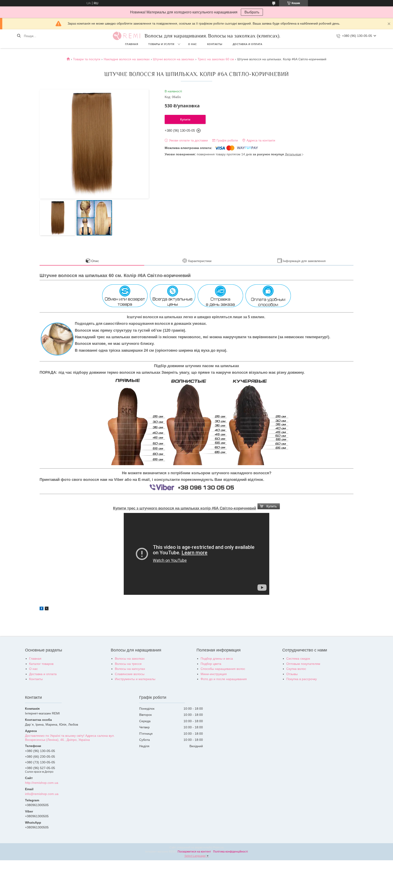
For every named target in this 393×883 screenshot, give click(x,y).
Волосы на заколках (130, 658)
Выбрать (251, 12)
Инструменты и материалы (135, 679)
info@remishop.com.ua (41, 794)
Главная (131, 44)
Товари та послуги (86, 59)
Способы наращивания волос (223, 669)
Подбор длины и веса (217, 658)
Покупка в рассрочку (301, 679)
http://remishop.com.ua (41, 783)
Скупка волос (296, 669)
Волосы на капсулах (130, 669)
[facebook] (41, 609)
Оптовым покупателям (303, 664)
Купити (185, 119)
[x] (46, 609)
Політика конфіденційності (230, 851)
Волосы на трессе (128, 664)
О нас (192, 44)
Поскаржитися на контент (194, 851)
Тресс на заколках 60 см (216, 59)
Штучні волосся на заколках (173, 59)
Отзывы (292, 674)
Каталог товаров (41, 664)
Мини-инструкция (214, 674)
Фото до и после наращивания (224, 679)
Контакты (214, 44)
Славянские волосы (129, 674)
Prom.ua (218, 847)
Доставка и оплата (247, 44)
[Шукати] (19, 36)
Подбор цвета (211, 664)
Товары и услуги (161, 44)
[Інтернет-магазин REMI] (126, 36)
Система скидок (298, 658)
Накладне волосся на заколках (127, 59)
